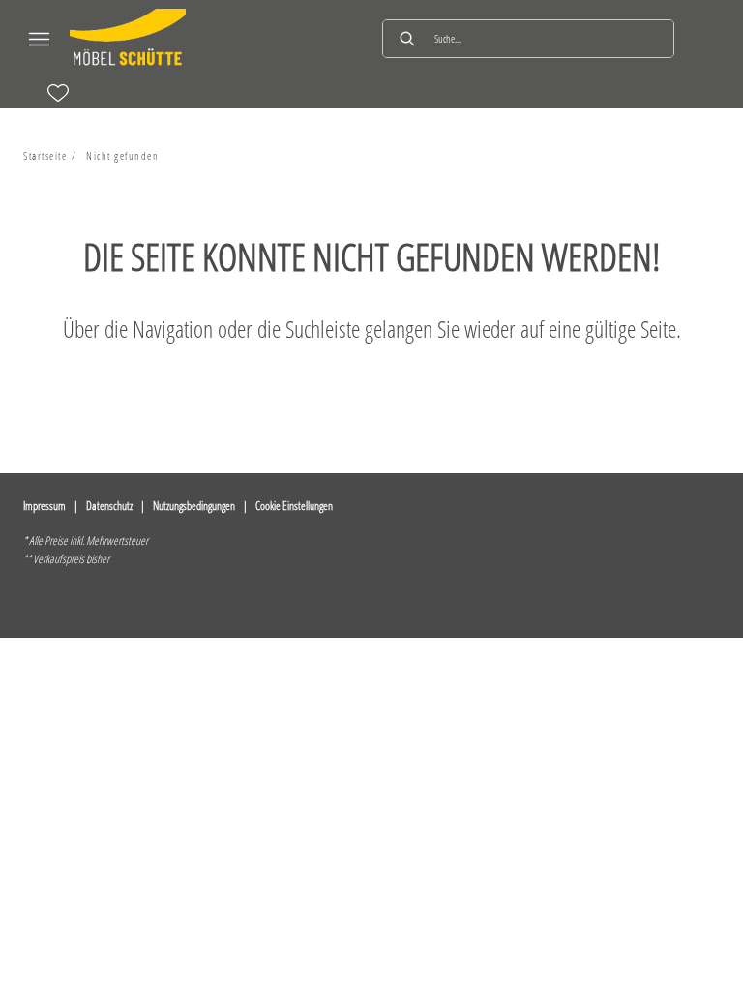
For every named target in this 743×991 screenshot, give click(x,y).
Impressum (44, 505)
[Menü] (38, 38)
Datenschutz (109, 505)
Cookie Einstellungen (294, 505)
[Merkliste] (58, 92)
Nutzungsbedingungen (194, 505)
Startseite (45, 155)
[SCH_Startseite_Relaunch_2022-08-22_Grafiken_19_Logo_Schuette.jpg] (128, 38)
